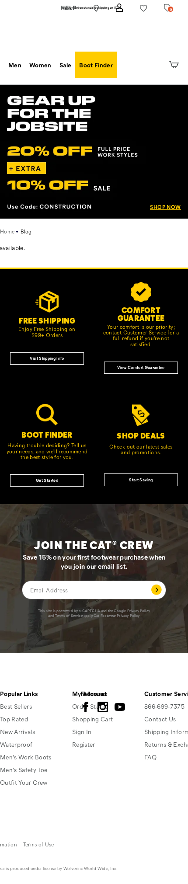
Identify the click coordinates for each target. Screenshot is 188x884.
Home (7, 231)
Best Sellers (16, 706)
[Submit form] (156, 590)
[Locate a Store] (96, 8)
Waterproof (16, 744)
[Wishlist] (143, 8)
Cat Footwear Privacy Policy (116, 615)
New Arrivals (17, 731)
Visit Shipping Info (47, 358)
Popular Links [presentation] (19, 693)
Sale (65, 65)
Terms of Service (69, 615)
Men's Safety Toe (24, 770)
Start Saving (141, 479)
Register (83, 744)
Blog (26, 231)
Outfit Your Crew (24, 782)
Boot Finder (96, 65)
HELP (68, 7)
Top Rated (14, 719)
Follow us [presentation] (93, 693)
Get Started (47, 480)
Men (14, 65)
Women (40, 65)
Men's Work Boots (26, 757)
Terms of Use (38, 844)
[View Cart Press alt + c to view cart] (174, 65)
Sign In (81, 731)
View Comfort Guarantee (141, 367)
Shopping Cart (92, 719)
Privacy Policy (138, 610)
